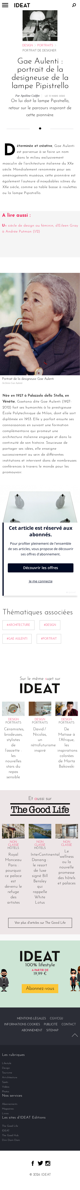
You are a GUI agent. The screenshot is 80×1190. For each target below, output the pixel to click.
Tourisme (7, 1072)
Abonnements (9, 1104)
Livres (5, 1113)
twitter (40, 1163)
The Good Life (10, 1126)
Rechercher (74, 5)
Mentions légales (31, 1018)
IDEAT (5, 1130)
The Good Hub (10, 1135)
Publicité (51, 1024)
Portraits (45, 45)
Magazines (8, 1108)
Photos (5, 1091)
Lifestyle (6, 1063)
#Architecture (18, 625)
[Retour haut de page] (75, 1035)
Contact (69, 1024)
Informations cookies (22, 1024)
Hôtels (13, 848)
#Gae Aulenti (17, 638)
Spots (5, 1082)
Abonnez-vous (40, 988)
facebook (32, 1163)
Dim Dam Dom (11, 1140)
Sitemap (52, 1030)
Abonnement (32, 1030)
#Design (50, 625)
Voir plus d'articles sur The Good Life (40, 923)
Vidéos (5, 1087)
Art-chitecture (9, 1077)
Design (27, 45)
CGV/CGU (56, 1018)
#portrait (49, 638)
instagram (47, 1163)
